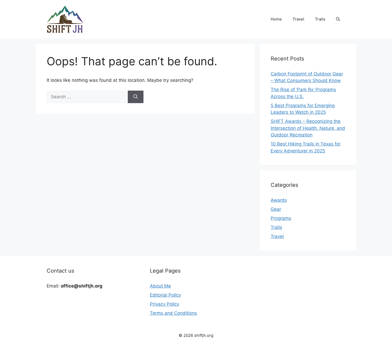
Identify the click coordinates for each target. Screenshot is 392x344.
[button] (338, 19)
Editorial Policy (165, 295)
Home (276, 19)
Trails (320, 19)
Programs (281, 218)
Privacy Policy (164, 304)
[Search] (135, 97)
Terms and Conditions (173, 313)
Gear (276, 209)
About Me (160, 286)
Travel (298, 19)
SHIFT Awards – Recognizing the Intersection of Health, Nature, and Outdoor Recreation (308, 128)
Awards (279, 200)
